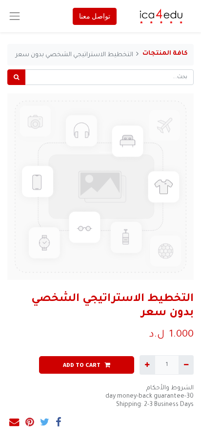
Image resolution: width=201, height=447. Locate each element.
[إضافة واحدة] (147, 365)
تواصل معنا (94, 16)
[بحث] (16, 77)
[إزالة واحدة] (186, 365)
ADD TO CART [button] (81, 364)
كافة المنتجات (165, 53)
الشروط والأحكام (170, 388)
